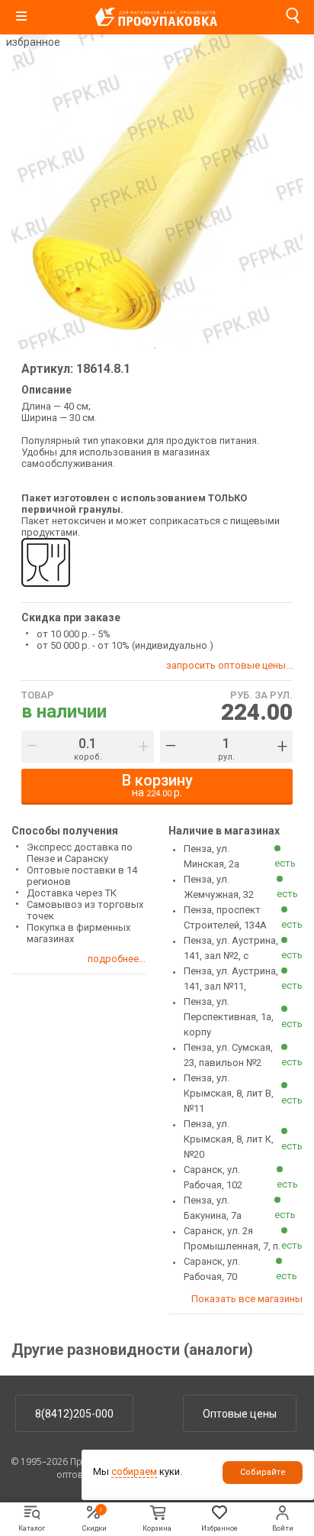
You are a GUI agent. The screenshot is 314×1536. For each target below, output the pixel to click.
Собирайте (263, 1472)
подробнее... (117, 958)
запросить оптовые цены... (229, 665)
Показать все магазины (247, 1298)
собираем (134, 1471)
